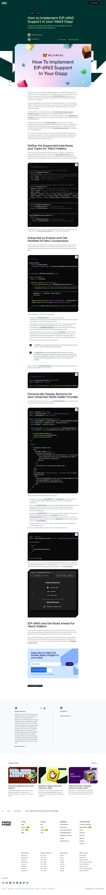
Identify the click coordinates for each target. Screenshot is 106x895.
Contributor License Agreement (28, 888)
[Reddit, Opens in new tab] (20, 882)
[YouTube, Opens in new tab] (10, 882)
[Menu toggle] (102, 3)
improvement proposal (62, 154)
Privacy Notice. (51, 674)
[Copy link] (9, 82)
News (8, 811)
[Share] (9, 85)
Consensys (4, 888)
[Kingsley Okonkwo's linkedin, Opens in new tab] (44, 708)
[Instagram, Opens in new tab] (13, 882)
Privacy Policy (11, 888)
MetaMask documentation (61, 128)
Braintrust (24, 725)
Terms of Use (17, 888)
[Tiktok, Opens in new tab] (23, 882)
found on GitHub (67, 566)
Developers (17, 811)
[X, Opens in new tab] (3, 882)
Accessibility (43, 888)
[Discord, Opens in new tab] (17, 882)
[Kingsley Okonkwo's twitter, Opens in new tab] (40, 708)
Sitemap (37, 888)
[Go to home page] (4, 3)
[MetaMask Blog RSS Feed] (27, 882)
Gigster (17, 725)
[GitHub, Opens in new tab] (6, 882)
